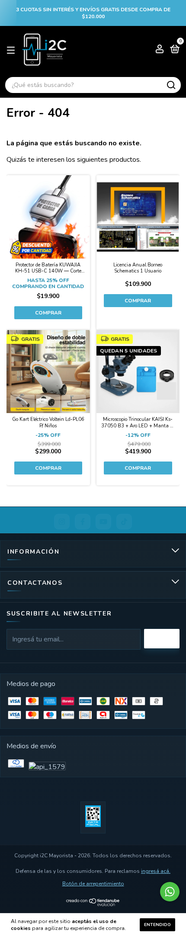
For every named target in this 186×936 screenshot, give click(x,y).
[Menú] (12, 50)
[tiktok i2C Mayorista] (124, 521)
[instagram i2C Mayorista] (62, 521)
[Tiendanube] (93, 904)
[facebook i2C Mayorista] (82, 521)
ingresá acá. (155, 871)
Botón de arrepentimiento (93, 883)
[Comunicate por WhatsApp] (170, 891)
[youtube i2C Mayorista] (103, 521)
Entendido (157, 925)
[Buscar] (171, 85)
